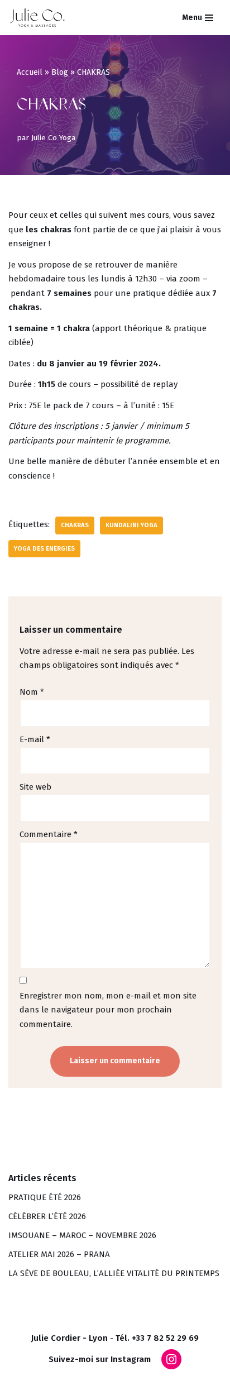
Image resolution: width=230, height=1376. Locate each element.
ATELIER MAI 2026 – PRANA (59, 1254)
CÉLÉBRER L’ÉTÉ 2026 (47, 1216)
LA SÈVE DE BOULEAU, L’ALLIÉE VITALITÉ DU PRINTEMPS (113, 1273)
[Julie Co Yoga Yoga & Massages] (37, 17)
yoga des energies (44, 548)
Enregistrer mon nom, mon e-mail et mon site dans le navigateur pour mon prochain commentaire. (108, 1010)
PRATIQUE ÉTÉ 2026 (44, 1197)
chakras (75, 525)
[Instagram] (171, 1359)
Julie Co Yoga (53, 137)
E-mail (35, 739)
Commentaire (49, 834)
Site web (35, 787)
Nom (32, 692)
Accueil (29, 72)
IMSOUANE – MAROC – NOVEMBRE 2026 (82, 1235)
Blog (59, 72)
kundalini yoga (131, 525)
